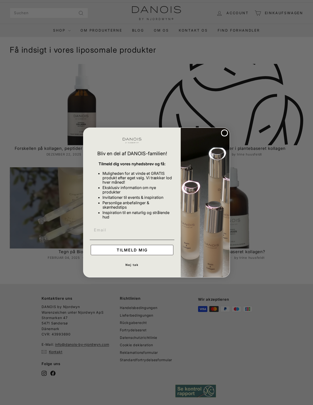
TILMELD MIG (132, 250)
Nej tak (132, 265)
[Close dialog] (224, 133)
